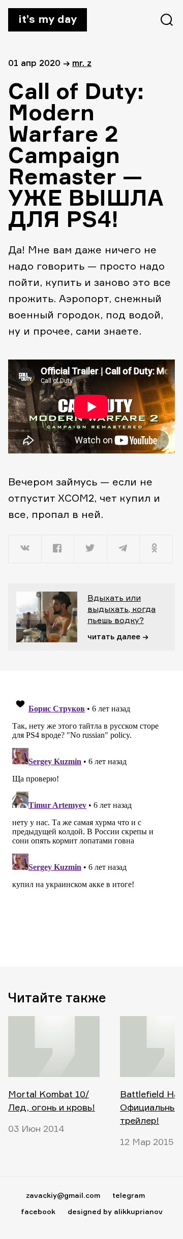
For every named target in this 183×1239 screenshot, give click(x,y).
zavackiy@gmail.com (63, 1195)
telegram (128, 1195)
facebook (38, 1211)
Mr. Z (82, 62)
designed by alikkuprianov (115, 1211)
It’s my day (47, 18)
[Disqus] (91, 818)
